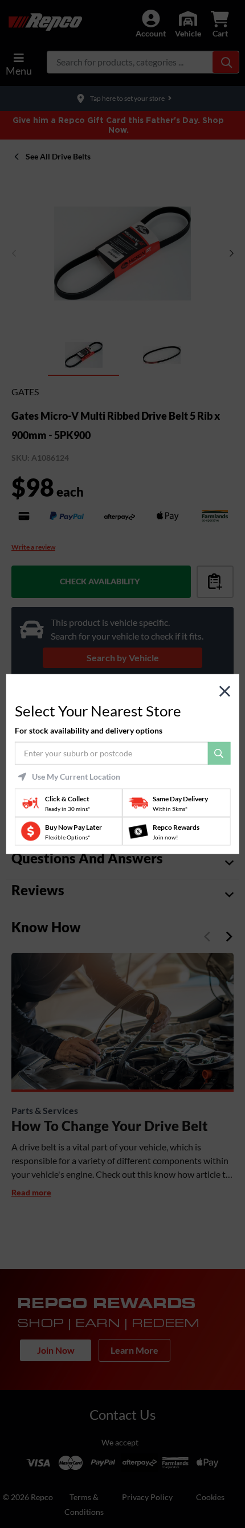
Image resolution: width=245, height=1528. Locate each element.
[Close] (224, 691)
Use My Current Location (76, 776)
